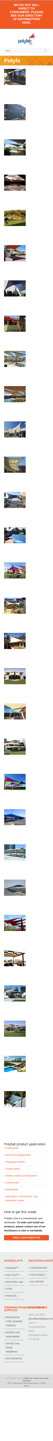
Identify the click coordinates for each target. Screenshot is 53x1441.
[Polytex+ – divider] (15, 106)
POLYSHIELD (37, 1274)
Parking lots (12, 1148)
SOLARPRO (37, 1281)
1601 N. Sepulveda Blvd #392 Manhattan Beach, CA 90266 (26, 1383)
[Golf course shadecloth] (15, 212)
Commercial (12, 1182)
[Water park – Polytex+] (15, 353)
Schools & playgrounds (18, 1155)
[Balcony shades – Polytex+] (15, 705)
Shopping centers (15, 1162)
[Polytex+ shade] (15, 247)
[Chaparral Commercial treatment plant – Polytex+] (15, 917)
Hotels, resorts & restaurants (21, 1175)
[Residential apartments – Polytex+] (15, 740)
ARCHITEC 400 (14, 1282)
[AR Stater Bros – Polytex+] (15, 1022)
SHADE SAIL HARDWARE (13, 1334)
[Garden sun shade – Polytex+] (15, 599)
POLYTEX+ (13, 1274)
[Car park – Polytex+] (15, 881)
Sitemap (26, 1385)
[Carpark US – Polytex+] (15, 811)
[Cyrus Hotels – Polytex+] (15, 952)
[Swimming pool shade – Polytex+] (15, 388)
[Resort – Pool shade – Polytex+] (15, 529)
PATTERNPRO (14, 1358)
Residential (12, 1189)
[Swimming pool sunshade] (15, 1058)
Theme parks (13, 1168)
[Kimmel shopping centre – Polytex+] (15, 458)
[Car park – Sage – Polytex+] (15, 846)
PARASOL (11, 1295)
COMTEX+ (12, 1267)
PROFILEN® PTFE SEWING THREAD (14, 1321)
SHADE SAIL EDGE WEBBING (13, 1347)
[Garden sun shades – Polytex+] (15, 564)
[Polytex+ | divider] (15, 71)
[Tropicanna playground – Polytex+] (15, 776)
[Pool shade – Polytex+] (15, 494)
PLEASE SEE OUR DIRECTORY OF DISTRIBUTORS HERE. (27, 17)
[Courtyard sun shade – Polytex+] (15, 635)
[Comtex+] (15, 141)
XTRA (9, 1289)
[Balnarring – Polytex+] (15, 670)
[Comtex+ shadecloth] (15, 176)
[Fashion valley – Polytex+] (15, 423)
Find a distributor (26, 1237)
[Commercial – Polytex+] (15, 317)
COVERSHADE (38, 1268)
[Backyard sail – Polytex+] (15, 987)
